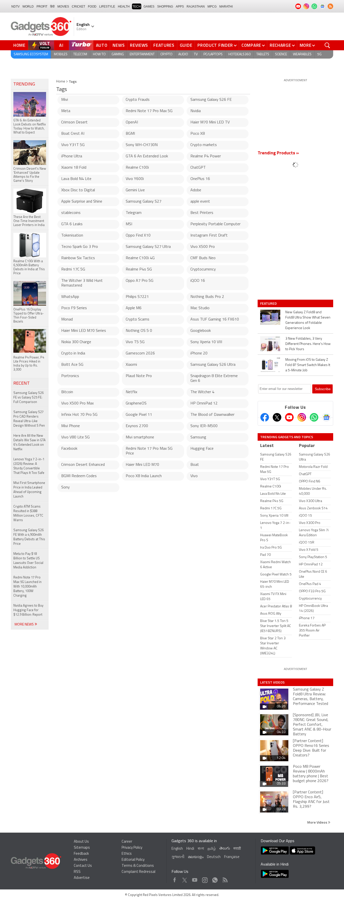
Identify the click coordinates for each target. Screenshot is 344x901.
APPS (180, 6)
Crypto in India (73, 353)
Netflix (131, 392)
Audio (183, 54)
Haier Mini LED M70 (142, 465)
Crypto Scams (137, 320)
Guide (186, 45)
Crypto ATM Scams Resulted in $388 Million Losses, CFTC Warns (28, 513)
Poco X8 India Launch (144, 476)
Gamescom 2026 (140, 353)
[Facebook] (264, 417)
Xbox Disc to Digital (78, 190)
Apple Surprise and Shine (81, 202)
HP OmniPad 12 (204, 403)
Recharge (280, 45)
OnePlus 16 (200, 179)
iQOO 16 (197, 281)
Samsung (198, 437)
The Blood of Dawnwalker (212, 415)
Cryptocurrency (203, 269)
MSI (129, 224)
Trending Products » (278, 153)
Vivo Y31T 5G (73, 145)
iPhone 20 (199, 353)
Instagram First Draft (209, 236)
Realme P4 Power (205, 156)
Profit (42, 6)
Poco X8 (197, 134)
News (119, 45)
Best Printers (201, 213)
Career (127, 842)
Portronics (70, 376)
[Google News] (326, 417)
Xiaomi (131, 365)
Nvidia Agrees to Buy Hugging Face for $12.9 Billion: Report (28, 610)
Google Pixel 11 (139, 415)
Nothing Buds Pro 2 (207, 297)
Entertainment (142, 54)
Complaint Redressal (138, 872)
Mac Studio (200, 308)
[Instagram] (301, 417)
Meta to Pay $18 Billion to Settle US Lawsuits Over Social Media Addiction (28, 560)
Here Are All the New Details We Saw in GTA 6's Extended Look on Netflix (29, 442)
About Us (81, 842)
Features (164, 45)
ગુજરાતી (177, 857)
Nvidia (195, 111)
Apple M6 (134, 308)
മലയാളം (195, 857)
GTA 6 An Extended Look (147, 156)
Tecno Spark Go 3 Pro (79, 247)
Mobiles (60, 54)
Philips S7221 (137, 297)
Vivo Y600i (135, 179)
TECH (136, 6)
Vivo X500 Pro (202, 247)
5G (319, 54)
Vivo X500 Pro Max (77, 403)
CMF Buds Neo (203, 258)
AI (61, 45)
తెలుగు (224, 848)
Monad (67, 320)
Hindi (190, 849)
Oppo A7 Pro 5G (139, 281)
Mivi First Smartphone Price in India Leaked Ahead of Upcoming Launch (29, 489)
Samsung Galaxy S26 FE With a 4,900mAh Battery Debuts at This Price (29, 537)
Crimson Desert (74, 122)
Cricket (78, 6)
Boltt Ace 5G (72, 365)
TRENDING (24, 84)
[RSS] (330, 6)
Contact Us (83, 866)
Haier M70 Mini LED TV (210, 122)
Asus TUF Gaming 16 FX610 (214, 320)
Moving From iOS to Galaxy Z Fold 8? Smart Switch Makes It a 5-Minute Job (307, 365)
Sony (65, 487)
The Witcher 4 (202, 392)
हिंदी (52, 6)
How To (99, 54)
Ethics (127, 854)
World (28, 6)
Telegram (134, 213)
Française (231, 857)
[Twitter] (277, 417)
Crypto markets (203, 145)
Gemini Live (135, 190)
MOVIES (63, 6)
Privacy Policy (132, 848)
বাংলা (201, 849)
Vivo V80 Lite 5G (75, 437)
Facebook (69, 449)
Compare (251, 45)
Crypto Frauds (138, 100)
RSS (77, 872)
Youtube (195, 878)
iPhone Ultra (71, 156)
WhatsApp (70, 297)
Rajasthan (196, 6)
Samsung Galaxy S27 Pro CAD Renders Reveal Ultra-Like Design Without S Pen (29, 419)
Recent (21, 383)
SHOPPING (165, 6)
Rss (224, 878)
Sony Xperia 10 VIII (206, 342)
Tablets (262, 54)
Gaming (118, 54)
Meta (65, 111)
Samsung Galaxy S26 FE (211, 100)
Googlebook (200, 331)
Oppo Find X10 (138, 236)
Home (19, 45)
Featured (269, 303)
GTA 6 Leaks (72, 224)
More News (25, 624)
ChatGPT (198, 168)
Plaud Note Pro (139, 376)
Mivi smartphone (140, 437)
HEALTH (124, 6)
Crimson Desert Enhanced (83, 465)
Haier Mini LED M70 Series (83, 331)
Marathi (226, 6)
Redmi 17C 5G (73, 269)
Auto (102, 45)
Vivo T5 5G (135, 342)
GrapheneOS (136, 403)
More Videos (317, 822)
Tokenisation (72, 236)
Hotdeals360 (239, 54)
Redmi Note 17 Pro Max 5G (149, 111)
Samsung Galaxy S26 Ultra (212, 365)
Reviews (139, 45)
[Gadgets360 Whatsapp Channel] (314, 417)
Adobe (195, 190)
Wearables (302, 54)
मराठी (237, 849)
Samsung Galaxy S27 (143, 202)
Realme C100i (137, 168)
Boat (194, 465)
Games (149, 6)
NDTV (15, 6)
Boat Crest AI (72, 134)
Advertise (82, 878)
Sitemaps (82, 848)
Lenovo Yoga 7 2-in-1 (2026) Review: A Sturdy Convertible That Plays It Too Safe (28, 466)
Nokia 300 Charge (76, 342)
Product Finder (215, 45)
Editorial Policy (133, 860)
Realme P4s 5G (139, 269)
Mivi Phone (70, 426)
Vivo (194, 476)
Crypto (166, 54)
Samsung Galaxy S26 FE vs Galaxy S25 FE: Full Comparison (28, 397)
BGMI (130, 134)
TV (196, 54)
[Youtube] (289, 417)
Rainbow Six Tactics (78, 258)
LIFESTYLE (107, 6)
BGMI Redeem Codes (79, 476)
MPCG (212, 6)
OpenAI (132, 122)
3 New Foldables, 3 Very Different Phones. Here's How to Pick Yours (308, 344)
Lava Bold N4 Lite (76, 179)
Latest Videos (272, 682)
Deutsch (214, 857)
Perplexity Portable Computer (215, 224)
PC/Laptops (213, 54)
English (177, 849)
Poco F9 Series (74, 308)
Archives (80, 860)
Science (281, 54)
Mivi (64, 100)
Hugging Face (202, 449)
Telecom (80, 54)
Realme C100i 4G (140, 258)
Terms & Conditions (138, 866)
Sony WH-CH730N (142, 145)
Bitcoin (67, 392)
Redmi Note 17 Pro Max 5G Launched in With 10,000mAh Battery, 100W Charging (27, 586)
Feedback (81, 854)
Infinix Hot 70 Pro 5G (79, 415)
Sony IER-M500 (204, 426)
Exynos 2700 (137, 426)
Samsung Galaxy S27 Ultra (148, 247)
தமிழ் (212, 849)
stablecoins (71, 213)
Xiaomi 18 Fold (73, 168)
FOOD (92, 6)
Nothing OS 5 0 (139, 331)
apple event (200, 202)
